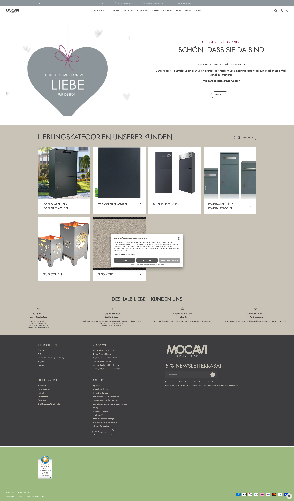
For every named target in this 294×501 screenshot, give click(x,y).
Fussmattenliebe (38, 327)
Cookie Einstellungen (100, 393)
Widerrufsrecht (19, 496)
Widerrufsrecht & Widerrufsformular (105, 396)
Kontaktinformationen (36, 496)
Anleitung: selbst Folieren (101, 361)
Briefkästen (42, 385)
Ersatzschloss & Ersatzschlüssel (103, 350)
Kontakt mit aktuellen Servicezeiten (104, 422)
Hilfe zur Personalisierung (101, 354)
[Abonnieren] (212, 374)
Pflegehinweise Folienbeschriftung (104, 358)
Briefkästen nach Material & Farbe (50, 404)
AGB (24, 496)
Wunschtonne (43, 396)
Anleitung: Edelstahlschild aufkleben (105, 365)
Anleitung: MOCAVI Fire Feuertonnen (106, 369)
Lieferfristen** (97, 415)
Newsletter (41, 365)
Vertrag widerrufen (103, 431)
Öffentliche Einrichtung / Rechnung (51, 358)
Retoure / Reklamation (100, 426)
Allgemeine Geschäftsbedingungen (105, 400)
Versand (28, 496)
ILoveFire (46, 327)
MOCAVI (30, 327)
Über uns (41, 350)
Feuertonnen (42, 400)
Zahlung (95, 407)
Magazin (41, 361)
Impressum (96, 385)
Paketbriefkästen (43, 389)
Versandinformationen (100, 411)
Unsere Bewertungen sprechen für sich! (111, 325)
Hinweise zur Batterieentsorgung (104, 419)
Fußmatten (41, 393)
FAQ (39, 354)
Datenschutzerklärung (100, 389)
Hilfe (236, 385)
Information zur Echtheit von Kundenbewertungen (110, 404)
